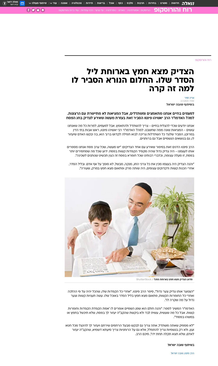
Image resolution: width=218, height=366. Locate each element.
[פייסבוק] (28, 10)
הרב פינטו (189, 353)
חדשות (175, 3)
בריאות (101, 3)
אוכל (111, 3)
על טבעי (99, 10)
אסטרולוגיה (133, 10)
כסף (120, 3)
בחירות (152, 3)
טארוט (121, 10)
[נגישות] (5, 3)
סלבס (130, 3)
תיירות (89, 3)
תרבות (140, 3)
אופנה (64, 3)
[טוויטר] (33, 10)
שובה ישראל (177, 353)
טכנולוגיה (77, 3)
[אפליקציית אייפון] (38, 10)
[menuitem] (173, 3)
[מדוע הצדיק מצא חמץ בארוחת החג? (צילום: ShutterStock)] (129, 230)
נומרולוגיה (111, 10)
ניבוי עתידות (87, 10)
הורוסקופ (145, 10)
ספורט (163, 3)
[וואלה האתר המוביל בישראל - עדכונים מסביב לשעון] (188, 3)
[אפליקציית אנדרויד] (43, 10)
